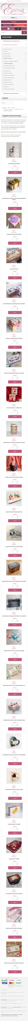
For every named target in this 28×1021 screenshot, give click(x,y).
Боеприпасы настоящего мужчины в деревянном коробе (14, 199)
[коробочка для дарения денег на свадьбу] (14, 359)
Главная (8, 107)
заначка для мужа (14, 269)
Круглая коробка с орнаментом (14, 407)
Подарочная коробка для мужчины (14, 546)
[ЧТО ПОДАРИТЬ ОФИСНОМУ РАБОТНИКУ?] (14, 880)
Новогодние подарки (8, 73)
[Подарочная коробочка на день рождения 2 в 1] (14, 672)
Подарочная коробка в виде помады (14, 477)
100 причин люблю (7, 49)
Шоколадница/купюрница (9, 68)
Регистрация (20, 25)
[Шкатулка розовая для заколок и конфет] (14, 949)
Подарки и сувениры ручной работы (14, 1)
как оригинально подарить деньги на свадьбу (14, 303)
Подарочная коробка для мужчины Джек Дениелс (14, 581)
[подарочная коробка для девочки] (14, 498)
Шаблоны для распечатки (11, 93)
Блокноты (6, 51)
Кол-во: (15, 166)
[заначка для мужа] (14, 255)
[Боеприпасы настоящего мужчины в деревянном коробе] (14, 185)
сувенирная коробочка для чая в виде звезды (14, 720)
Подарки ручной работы (10, 44)
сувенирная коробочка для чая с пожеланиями (14, 754)
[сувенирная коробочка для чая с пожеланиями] (14, 741)
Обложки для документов (9, 75)
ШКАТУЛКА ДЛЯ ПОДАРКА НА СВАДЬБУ (14, 928)
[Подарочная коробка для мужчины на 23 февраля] (14, 602)
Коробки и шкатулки (8, 58)
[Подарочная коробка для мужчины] (14, 533)
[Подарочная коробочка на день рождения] (14, 637)
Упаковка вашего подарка (14, 824)
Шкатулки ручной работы (9, 65)
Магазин (13, 107)
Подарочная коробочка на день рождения (14, 650)
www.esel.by (14, 999)
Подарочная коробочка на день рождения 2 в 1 (14, 685)
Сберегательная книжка (8, 84)
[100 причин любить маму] (14, 150)
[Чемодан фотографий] (14, 845)
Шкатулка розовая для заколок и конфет (14, 963)
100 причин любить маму (14, 163)
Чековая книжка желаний (9, 89)
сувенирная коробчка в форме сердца (14, 789)
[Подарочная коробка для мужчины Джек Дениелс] (14, 567)
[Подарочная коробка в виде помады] (14, 463)
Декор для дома (7, 53)
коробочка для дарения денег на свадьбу (14, 373)
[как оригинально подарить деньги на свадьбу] (14, 290)
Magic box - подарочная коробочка (11, 61)
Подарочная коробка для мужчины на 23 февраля (14, 616)
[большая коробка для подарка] (14, 220)
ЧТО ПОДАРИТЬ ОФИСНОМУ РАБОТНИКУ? (14, 893)
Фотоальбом (6, 86)
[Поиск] (24, 32)
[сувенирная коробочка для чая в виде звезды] (14, 706)
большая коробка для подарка (14, 234)
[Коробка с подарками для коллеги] (14, 325)
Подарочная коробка (8, 63)
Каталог (14, 21)
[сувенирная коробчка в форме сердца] (14, 776)
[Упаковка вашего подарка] (14, 810)
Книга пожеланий (7, 56)
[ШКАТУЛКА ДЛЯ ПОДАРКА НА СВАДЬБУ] (14, 914)
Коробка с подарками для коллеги (14, 338)
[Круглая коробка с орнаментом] (14, 394)
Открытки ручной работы (9, 77)
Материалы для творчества (11, 41)
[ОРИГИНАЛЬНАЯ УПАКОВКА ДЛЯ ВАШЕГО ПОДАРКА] (14, 429)
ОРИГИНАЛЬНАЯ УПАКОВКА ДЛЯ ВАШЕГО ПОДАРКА (14, 442)
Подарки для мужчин (8, 82)
